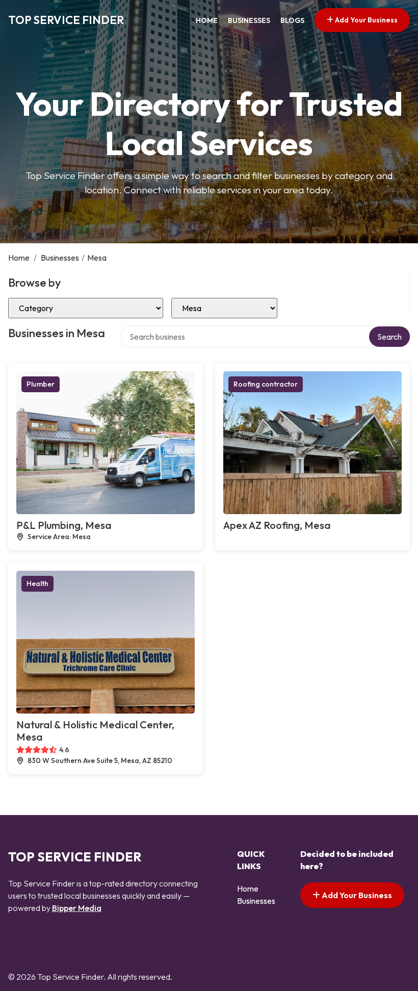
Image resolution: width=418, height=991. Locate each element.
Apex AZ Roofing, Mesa (277, 525)
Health (37, 583)
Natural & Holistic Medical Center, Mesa (95, 730)
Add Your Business (365, 19)
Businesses (249, 20)
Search (389, 337)
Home (207, 20)
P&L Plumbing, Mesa (64, 525)
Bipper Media (76, 908)
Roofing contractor (265, 384)
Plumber (41, 384)
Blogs (292, 20)
